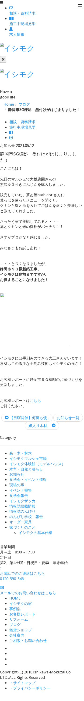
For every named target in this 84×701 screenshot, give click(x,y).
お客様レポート (22, 614)
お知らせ (16, 474)
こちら (35, 400)
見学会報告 (18, 495)
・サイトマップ (22, 682)
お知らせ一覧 (68, 417)
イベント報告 (20, 490)
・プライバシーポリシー (29, 688)
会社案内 (16, 635)
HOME (15, 598)
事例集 (15, 608)
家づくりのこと (22, 527)
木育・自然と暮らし (26, 469)
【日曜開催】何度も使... (29, 417)
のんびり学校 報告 (26, 516)
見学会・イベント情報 (28, 479)
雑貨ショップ (20, 629)
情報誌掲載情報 (22, 506)
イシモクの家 (20, 603)
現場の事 (16, 484)
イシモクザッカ (22, 500)
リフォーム (18, 619)
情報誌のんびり (22, 511)
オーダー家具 (20, 521)
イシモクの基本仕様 (35, 532)
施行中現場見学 (22, 127)
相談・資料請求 (22, 121)
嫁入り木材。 (40, 425)
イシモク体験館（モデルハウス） (37, 463)
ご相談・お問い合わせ (28, 640)
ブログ (15, 624)
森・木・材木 (20, 453)
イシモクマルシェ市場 (28, 458)
